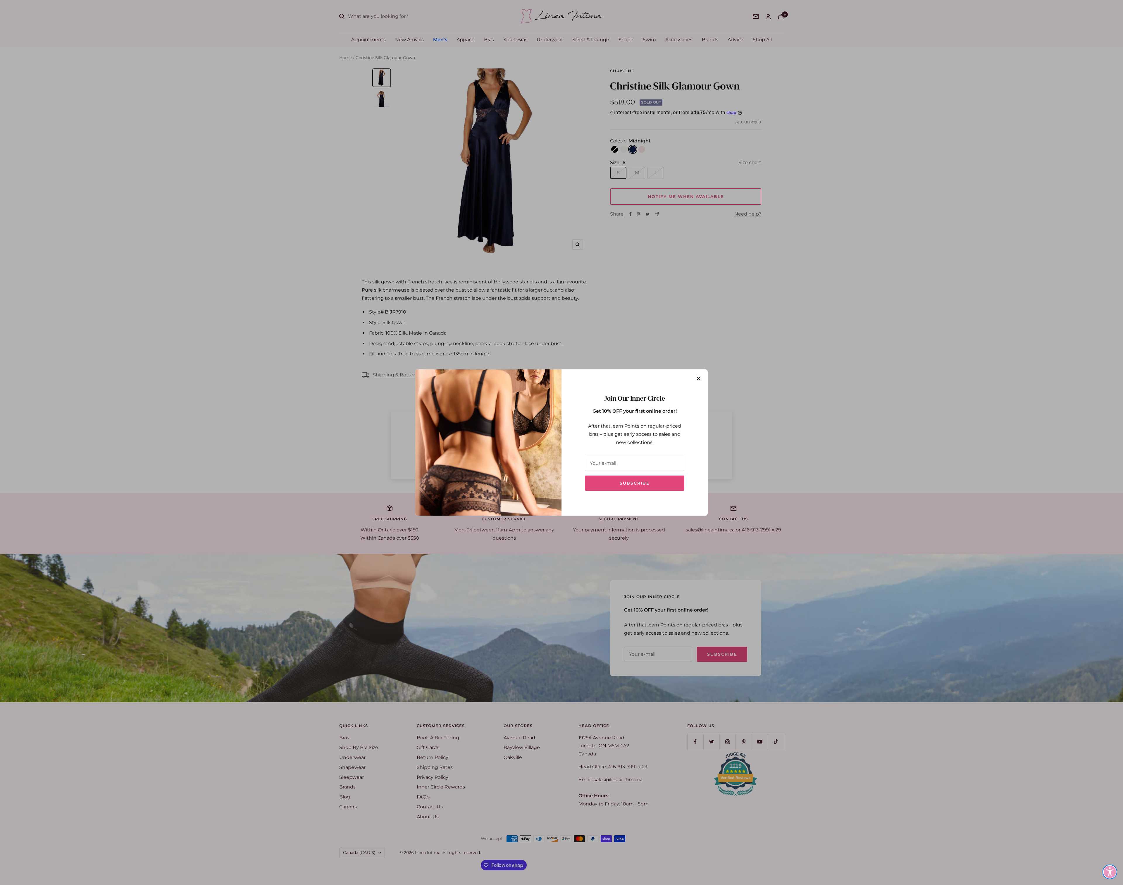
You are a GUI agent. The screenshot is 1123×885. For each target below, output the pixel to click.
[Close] (699, 378)
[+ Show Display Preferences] (1110, 872)
